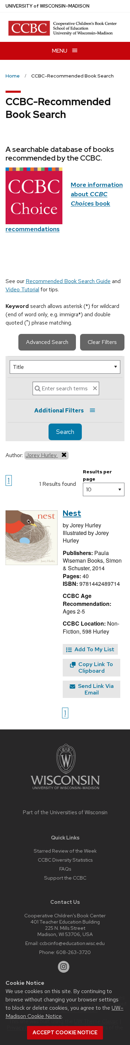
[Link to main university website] (65, 790)
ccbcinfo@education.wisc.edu (72, 943)
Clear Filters (102, 342)
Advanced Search (47, 342)
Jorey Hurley (42, 455)
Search (65, 432)
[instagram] (64, 967)
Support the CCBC (65, 877)
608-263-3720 (73, 952)
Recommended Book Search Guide (68, 281)
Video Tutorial (22, 289)
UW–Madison (47, 6)
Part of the (65, 812)
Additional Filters (59, 410)
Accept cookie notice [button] (65, 1032)
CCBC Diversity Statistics (65, 859)
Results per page (97, 475)
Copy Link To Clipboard (95, 667)
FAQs (65, 868)
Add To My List (93, 649)
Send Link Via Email (95, 689)
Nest (72, 513)
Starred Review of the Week (65, 850)
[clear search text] (95, 388)
